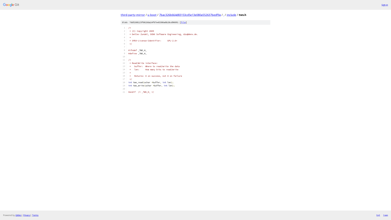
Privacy (26, 215)
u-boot (152, 15)
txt (378, 215)
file (183, 22)
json (385, 215)
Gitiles (18, 215)
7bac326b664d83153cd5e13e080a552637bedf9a (190, 15)
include (231, 15)
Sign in (385, 4)
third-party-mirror (133, 15)
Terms (35, 215)
